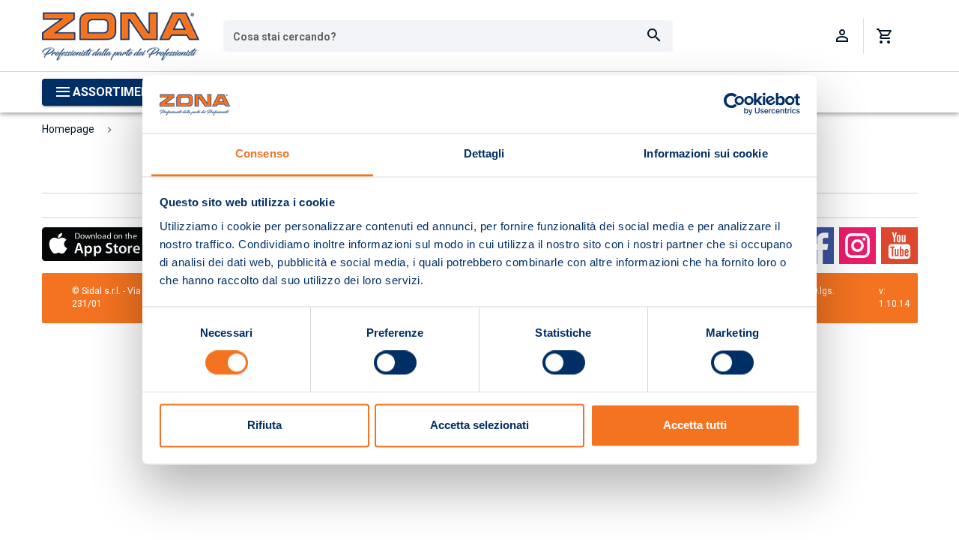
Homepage (68, 129)
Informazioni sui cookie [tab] (705, 153)
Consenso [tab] (262, 153)
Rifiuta (264, 424)
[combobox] (448, 36)
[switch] (395, 363)
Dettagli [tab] (484, 153)
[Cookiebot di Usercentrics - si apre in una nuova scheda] (734, 104)
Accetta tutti (695, 424)
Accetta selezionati (479, 424)
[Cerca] (654, 36)
